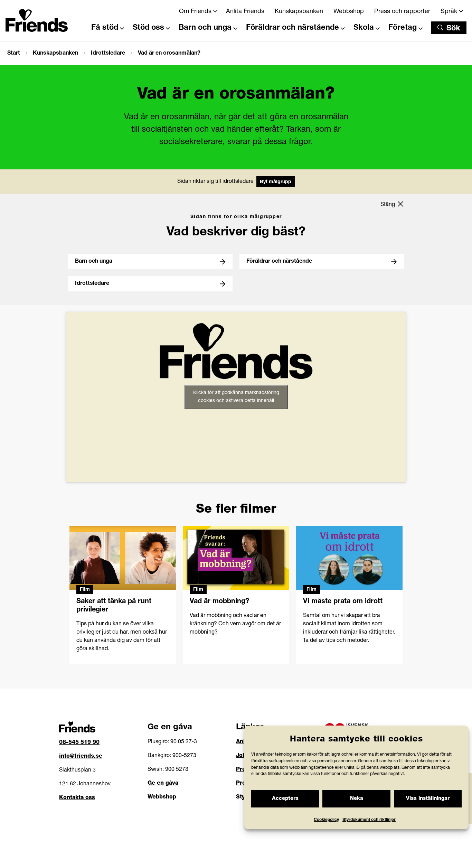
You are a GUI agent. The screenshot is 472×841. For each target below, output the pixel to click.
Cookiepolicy (326, 820)
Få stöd (104, 28)
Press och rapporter (402, 12)
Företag (402, 28)
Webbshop (348, 12)
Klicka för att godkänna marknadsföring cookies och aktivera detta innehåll (236, 397)
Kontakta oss (77, 798)
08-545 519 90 (79, 743)
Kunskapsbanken (299, 12)
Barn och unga (205, 28)
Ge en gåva (163, 783)
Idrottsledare (108, 53)
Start (13, 53)
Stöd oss (148, 28)
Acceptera (285, 798)
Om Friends (195, 12)
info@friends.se (80, 756)
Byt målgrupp (275, 182)
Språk (449, 12)
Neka (356, 798)
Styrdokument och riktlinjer (369, 820)
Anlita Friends (245, 12)
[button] (448, 27)
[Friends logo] (37, 18)
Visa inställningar (428, 798)
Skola (363, 28)
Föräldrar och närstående (292, 28)
